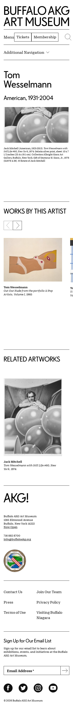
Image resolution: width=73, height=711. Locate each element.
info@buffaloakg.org (17, 539)
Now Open (10, 527)
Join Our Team (49, 592)
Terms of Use (15, 612)
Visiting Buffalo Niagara (49, 615)
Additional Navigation (24, 52)
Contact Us (13, 592)
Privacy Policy (48, 602)
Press (8, 602)
